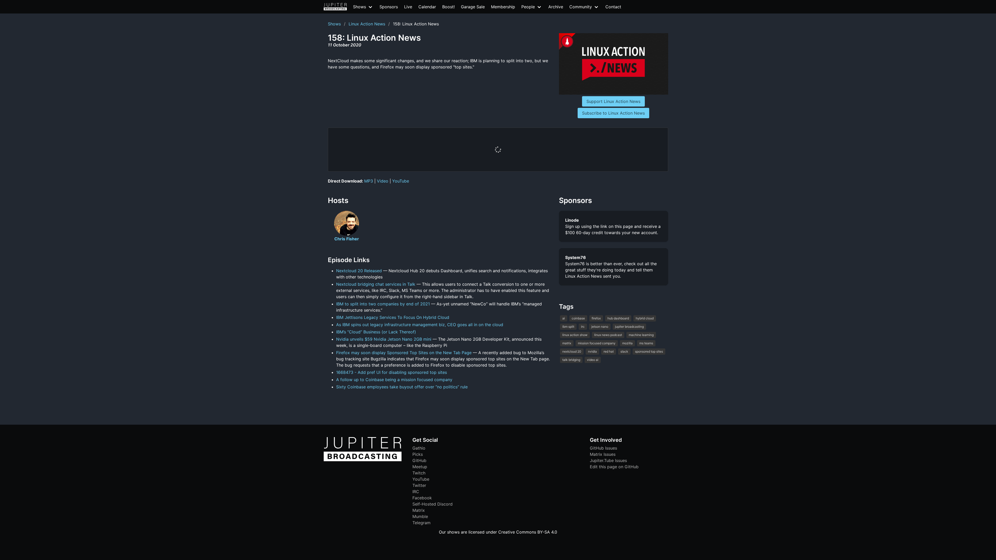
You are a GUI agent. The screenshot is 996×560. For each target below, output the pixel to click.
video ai (592, 360)
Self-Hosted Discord (432, 504)
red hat (609, 351)
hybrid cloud (645, 318)
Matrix (418, 510)
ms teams (646, 343)
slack (624, 351)
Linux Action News (367, 23)
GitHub (419, 460)
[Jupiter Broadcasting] (363, 460)
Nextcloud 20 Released (359, 270)
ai (563, 318)
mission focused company (596, 343)
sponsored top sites (649, 351)
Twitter (419, 485)
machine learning (641, 335)
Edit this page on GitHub (614, 466)
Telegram (421, 522)
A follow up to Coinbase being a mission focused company (394, 379)
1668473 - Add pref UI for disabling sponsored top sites (391, 372)
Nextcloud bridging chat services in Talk (375, 284)
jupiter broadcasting (629, 326)
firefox (596, 318)
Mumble (420, 516)
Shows (334, 23)
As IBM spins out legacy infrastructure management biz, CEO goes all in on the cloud (419, 324)
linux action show (574, 335)
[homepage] (335, 6)
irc (583, 326)
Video (382, 181)
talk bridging (571, 360)
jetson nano (599, 326)
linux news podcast (608, 335)
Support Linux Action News (613, 101)
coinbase (578, 318)
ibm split (568, 326)
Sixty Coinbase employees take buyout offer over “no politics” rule (402, 386)
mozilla (627, 343)
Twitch (418, 472)
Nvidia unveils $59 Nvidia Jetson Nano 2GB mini (383, 339)
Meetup (419, 466)
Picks (417, 454)
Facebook (422, 497)
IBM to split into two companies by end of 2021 (383, 303)
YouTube (400, 181)
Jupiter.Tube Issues (608, 460)
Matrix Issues (602, 454)
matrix (566, 343)
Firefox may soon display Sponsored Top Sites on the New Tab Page (404, 352)
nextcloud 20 (571, 351)
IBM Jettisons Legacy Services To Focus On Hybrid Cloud (392, 317)
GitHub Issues (603, 448)
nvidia (592, 351)
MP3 (368, 181)
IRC (415, 491)
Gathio (418, 448)
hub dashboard (618, 318)
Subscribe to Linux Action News (613, 113)
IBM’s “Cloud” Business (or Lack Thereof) (376, 331)
